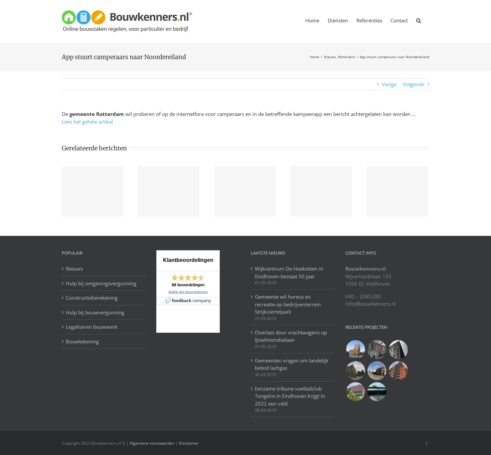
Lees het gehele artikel (87, 121)
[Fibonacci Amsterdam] (355, 349)
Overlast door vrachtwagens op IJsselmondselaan (291, 336)
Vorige (389, 84)
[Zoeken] (418, 20)
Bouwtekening (82, 341)
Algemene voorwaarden (152, 443)
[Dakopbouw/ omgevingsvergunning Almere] (377, 349)
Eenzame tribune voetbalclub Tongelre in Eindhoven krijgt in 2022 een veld (290, 396)
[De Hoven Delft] (398, 370)
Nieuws (74, 268)
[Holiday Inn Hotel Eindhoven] (398, 349)
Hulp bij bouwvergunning (95, 312)
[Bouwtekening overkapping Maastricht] (377, 391)
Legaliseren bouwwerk (92, 326)
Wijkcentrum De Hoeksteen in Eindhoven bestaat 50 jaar (289, 272)
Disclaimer (188, 443)
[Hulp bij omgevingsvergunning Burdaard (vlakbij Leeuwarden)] (355, 391)
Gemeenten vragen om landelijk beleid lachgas (291, 364)
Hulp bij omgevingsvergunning (101, 283)
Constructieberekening (92, 297)
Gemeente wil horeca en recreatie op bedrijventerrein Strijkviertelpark (288, 304)
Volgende (413, 84)
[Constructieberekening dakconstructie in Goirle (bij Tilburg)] (377, 370)
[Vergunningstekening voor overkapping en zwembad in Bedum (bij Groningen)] (355, 370)
